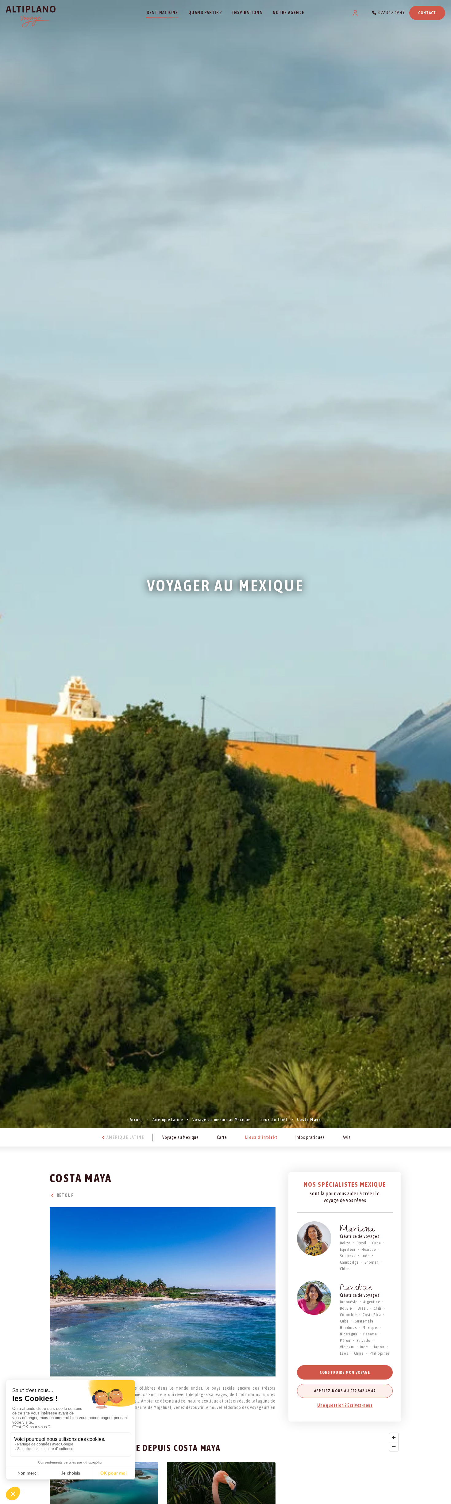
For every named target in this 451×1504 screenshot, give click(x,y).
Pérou (345, 1340)
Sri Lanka (348, 1256)
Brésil (361, 1243)
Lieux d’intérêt (273, 1119)
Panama (370, 1334)
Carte (222, 1137)
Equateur (348, 1249)
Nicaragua (348, 1334)
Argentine (371, 1302)
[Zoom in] (393, 1437)
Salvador (364, 1340)
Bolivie (346, 1308)
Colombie (348, 1314)
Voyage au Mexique (180, 1137)
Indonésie (348, 1302)
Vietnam (347, 1347)
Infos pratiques (310, 1137)
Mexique (368, 1249)
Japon (379, 1347)
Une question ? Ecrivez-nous (345, 1405)
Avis (346, 1137)
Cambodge (349, 1262)
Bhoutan (371, 1262)
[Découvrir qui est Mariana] (314, 1238)
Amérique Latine (167, 1119)
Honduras (348, 1327)
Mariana (357, 1230)
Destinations (162, 12)
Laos (344, 1353)
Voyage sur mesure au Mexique (221, 1119)
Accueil (136, 1119)
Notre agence (289, 12)
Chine (344, 1268)
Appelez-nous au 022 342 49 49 (345, 1390)
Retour (65, 1195)
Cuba (376, 1243)
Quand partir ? (205, 12)
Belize (345, 1243)
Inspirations (247, 12)
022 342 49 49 (391, 12)
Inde (365, 1256)
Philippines (380, 1353)
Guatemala (364, 1321)
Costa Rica (372, 1314)
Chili (377, 1308)
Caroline (356, 1289)
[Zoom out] (393, 1446)
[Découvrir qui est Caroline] (314, 1298)
